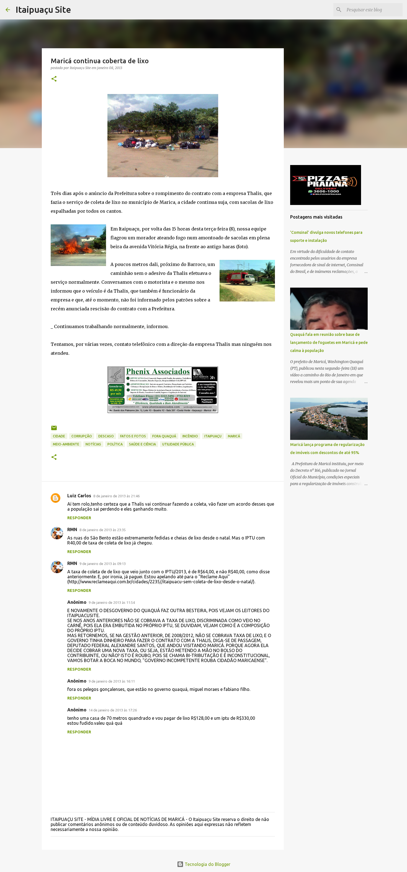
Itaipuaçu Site (43, 9)
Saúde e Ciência (142, 444)
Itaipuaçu (212, 436)
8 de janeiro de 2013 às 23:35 (102, 530)
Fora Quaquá (164, 436)
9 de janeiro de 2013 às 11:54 (112, 602)
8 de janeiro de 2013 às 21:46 (116, 496)
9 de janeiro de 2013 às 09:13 (102, 564)
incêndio (190, 436)
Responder (79, 518)
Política (115, 444)
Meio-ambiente (66, 444)
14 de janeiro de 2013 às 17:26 (113, 710)
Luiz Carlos (79, 495)
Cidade (59, 436)
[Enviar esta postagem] (54, 430)
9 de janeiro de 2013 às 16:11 (112, 681)
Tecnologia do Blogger (207, 864)
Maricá (234, 436)
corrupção (81, 436)
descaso (106, 436)
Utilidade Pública (178, 444)
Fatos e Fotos (133, 436)
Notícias (93, 444)
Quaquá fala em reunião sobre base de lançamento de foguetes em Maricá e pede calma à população (329, 342)
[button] (54, 79)
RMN (72, 529)
